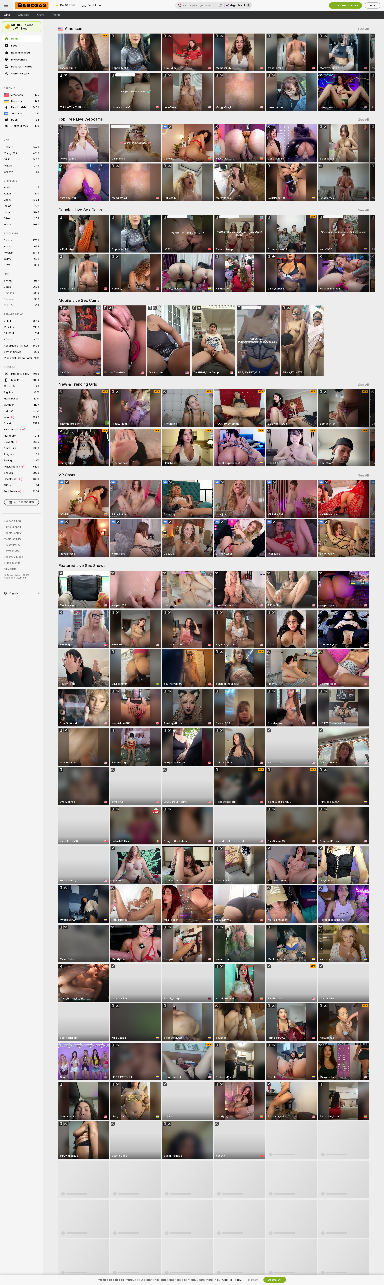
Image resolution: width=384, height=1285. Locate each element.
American (73, 28)
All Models (10, 569)
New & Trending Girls (77, 384)
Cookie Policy (231, 1279)
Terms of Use (12, 551)
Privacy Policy (12, 545)
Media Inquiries (13, 539)
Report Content (13, 533)
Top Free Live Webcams (80, 119)
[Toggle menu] (6, 5)
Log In (372, 5)
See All (363, 29)
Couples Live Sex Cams (80, 209)
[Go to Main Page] (33, 5)
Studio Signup (12, 563)
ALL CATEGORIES (24, 502)
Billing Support (12, 527)
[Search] (220, 5)
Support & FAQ (12, 521)
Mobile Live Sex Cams (78, 300)
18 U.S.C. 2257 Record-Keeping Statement (17, 576)
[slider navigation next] (365, 72)
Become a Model (14, 557)
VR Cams (66, 475)
